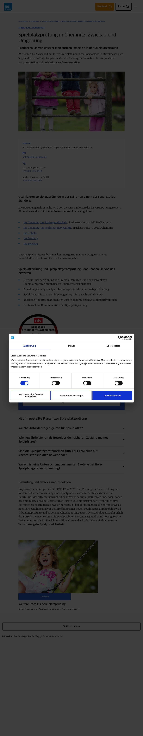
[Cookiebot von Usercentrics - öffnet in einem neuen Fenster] (120, 338)
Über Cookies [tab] (113, 346)
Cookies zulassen (112, 395)
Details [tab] (71, 346)
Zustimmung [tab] (29, 346)
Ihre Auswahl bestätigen (71, 395)
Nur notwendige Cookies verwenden (31, 395)
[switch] (56, 383)
